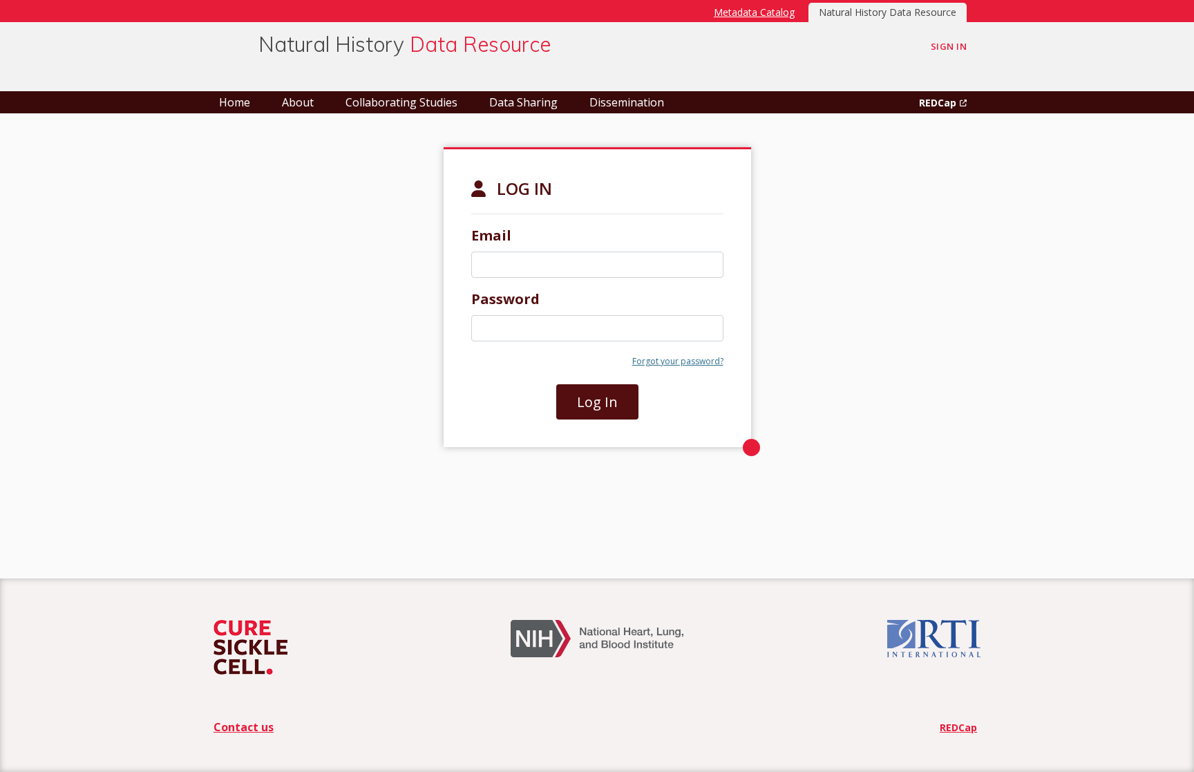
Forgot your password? (677, 361)
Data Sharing (523, 102)
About (298, 102)
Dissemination (626, 102)
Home (234, 102)
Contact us (244, 727)
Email (491, 235)
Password (505, 299)
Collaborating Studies (401, 102)
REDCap (937, 102)
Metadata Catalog (754, 12)
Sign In (949, 46)
